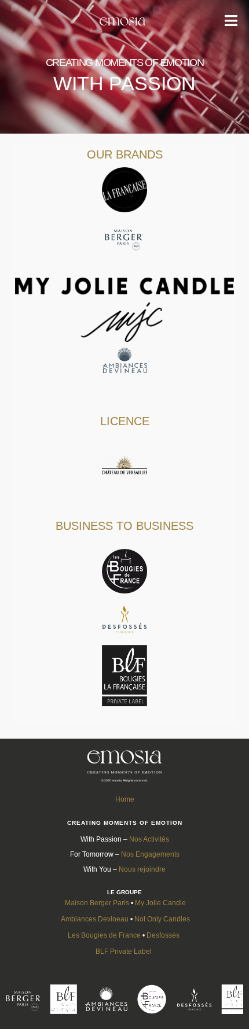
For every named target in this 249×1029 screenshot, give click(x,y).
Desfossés (163, 935)
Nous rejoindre (142, 869)
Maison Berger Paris (97, 903)
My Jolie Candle (160, 903)
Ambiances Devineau (95, 919)
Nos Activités (149, 839)
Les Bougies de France (104, 935)
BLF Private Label (124, 951)
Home (124, 799)
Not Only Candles (162, 919)
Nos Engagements (150, 854)
